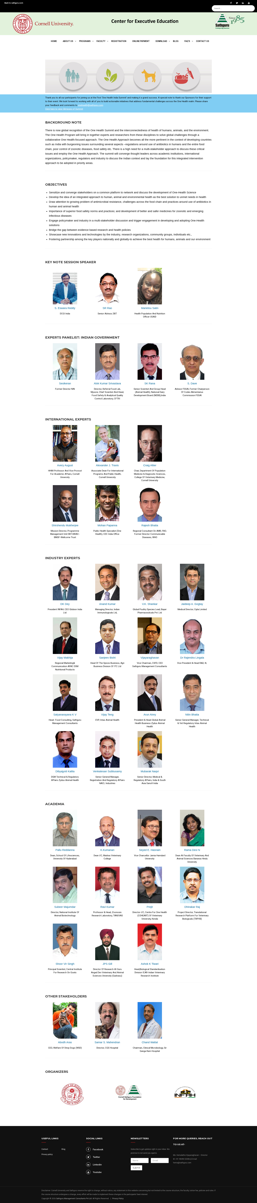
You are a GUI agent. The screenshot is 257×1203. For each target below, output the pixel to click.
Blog (175, 41)
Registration (118, 41)
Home (54, 41)
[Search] (253, 4)
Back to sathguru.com (13, 3)
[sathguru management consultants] (233, 22)
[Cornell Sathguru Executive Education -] (145, 17)
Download (161, 41)
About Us (68, 41)
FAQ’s (187, 41)
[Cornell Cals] (43, 23)
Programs (85, 41)
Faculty (101, 41)
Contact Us (202, 41)
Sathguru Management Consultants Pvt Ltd (74, 1199)
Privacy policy (47, 1154)
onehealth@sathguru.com (90, 105)
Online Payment (141, 41)
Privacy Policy (118, 1199)
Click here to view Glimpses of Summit (64, 109)
